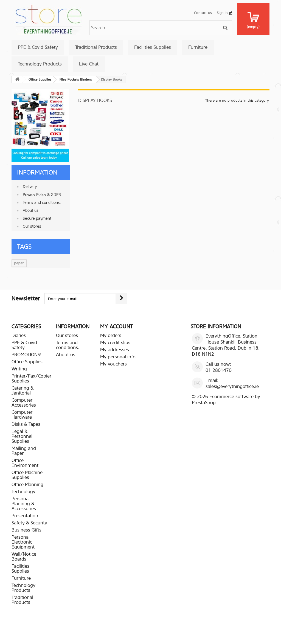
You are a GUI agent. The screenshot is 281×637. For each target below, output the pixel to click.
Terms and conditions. (42, 202)
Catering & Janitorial (22, 390)
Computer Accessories (24, 402)
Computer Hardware (22, 414)
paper (19, 263)
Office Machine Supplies (27, 475)
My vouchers (113, 364)
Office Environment (25, 463)
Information (37, 172)
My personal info (118, 357)
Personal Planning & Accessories (24, 504)
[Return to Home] (17, 79)
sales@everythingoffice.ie (232, 386)
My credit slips (115, 342)
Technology (23, 492)
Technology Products (40, 64)
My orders (110, 335)
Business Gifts (26, 530)
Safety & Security (29, 523)
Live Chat (89, 64)
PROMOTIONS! (26, 355)
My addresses (114, 350)
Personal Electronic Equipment (23, 542)
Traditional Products (96, 47)
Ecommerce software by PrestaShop (226, 399)
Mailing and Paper (24, 450)
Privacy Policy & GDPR (42, 194)
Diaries (19, 335)
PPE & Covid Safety (38, 47)
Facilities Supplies (152, 47)
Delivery (30, 186)
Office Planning (27, 484)
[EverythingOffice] (48, 18)
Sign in (222, 12)
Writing (19, 369)
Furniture (197, 47)
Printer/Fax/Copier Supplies (31, 378)
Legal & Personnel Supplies (22, 436)
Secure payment (37, 218)
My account (116, 326)
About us (30, 210)
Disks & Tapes (26, 424)
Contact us (203, 12)
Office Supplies (27, 362)
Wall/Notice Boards (24, 556)
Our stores (32, 226)
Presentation (25, 516)
